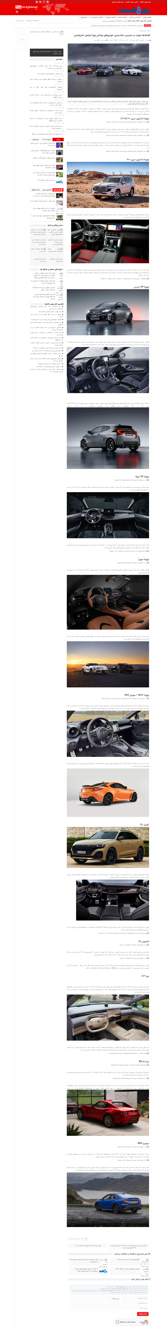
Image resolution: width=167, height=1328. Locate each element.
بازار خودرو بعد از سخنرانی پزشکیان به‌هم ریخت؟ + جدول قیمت (83, 1260)
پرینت (95, 40)
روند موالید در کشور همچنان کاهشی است (42, 201)
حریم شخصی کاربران (118, 2)
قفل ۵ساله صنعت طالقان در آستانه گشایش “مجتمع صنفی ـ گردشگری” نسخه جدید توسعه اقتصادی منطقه (44, 275)
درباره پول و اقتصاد (145, 2)
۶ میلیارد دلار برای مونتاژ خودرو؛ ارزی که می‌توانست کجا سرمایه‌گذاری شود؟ (86, 1270)
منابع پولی (83, 17)
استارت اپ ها (47, 139)
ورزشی (58, 139)
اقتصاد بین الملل (135, 17)
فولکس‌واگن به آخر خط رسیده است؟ (128, 1259)
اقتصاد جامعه (122, 17)
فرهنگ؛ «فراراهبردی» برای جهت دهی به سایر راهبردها (43, 217)
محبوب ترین (46, 190)
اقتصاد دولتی (147, 17)
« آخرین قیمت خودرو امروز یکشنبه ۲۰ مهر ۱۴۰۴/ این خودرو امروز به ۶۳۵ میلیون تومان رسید (128, 1246)
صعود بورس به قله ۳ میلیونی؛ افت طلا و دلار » (88, 1245)
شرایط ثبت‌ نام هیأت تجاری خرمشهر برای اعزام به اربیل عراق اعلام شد (39, 242)
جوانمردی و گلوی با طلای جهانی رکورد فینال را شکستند (44, 166)
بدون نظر (103, 40)
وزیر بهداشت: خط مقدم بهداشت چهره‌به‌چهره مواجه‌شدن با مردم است (44, 194)
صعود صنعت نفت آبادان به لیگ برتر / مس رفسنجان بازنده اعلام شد (43, 173)
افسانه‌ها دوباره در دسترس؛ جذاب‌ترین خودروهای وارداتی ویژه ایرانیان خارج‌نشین (112, 35)
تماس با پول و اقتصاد (131, 2)
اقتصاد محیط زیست (96, 17)
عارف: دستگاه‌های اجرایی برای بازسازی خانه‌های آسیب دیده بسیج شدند (106, 21)
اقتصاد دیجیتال (110, 17)
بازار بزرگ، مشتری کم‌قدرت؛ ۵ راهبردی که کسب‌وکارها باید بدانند (43, 282)
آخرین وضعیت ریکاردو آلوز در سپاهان (44, 158)
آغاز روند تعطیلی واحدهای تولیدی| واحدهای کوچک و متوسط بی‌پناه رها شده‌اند (44, 296)
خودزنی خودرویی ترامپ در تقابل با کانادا (127, 1269)
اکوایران (142, 40)
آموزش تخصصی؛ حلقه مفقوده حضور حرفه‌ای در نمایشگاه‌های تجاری (55, 242)
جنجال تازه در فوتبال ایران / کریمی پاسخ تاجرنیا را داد (43, 144)
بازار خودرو (140, 25)
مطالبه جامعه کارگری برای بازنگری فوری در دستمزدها (49, 52)
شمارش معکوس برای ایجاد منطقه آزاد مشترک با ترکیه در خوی (43, 288)
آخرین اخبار (57, 190)
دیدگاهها (34, 190)
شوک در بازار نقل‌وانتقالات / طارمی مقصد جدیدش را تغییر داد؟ (43, 151)
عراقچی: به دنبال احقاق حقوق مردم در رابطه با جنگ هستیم (44, 209)
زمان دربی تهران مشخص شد (46, 180)
